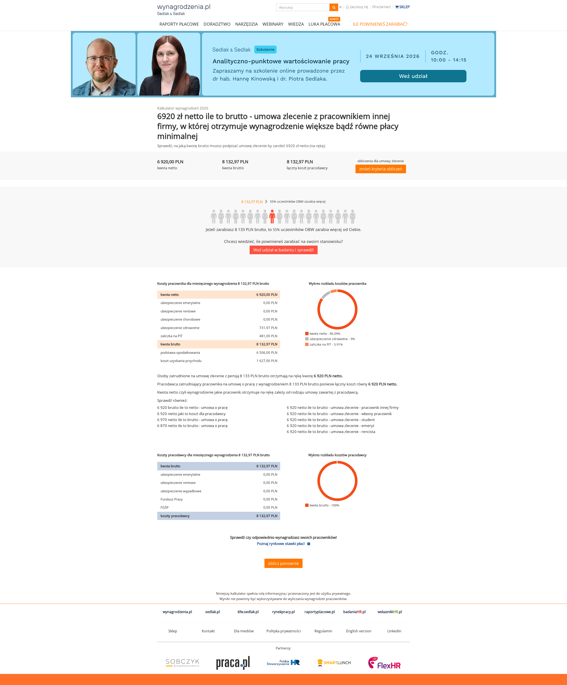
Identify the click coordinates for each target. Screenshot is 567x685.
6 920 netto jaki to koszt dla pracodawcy (191, 413)
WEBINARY (273, 23)
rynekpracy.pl (283, 611)
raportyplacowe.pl (320, 611)
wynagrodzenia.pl (177, 611)
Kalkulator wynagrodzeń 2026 (182, 108)
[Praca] (233, 663)
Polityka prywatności (283, 631)
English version (358, 631)
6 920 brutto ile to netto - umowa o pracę (192, 407)
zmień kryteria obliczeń (380, 168)
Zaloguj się (358, 7)
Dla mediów (244, 631)
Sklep (404, 6)
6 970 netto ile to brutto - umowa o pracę (192, 419)
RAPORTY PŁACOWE (179, 23)
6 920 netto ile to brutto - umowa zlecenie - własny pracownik (339, 413)
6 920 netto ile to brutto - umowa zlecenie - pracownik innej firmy (343, 407)
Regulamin (323, 631)
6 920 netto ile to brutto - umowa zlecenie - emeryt (330, 425)
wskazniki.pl (390, 611)
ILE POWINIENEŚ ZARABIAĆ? (380, 24)
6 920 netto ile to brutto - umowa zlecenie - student (331, 419)
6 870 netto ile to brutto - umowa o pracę (192, 425)
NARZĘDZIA (246, 23)
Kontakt (383, 7)
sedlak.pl (212, 611)
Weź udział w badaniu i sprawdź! (283, 249)
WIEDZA (296, 24)
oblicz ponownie (283, 563)
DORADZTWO (217, 24)
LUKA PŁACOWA (324, 24)
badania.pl (354, 611)
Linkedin (394, 631)
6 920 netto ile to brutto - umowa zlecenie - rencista (331, 431)
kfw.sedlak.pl (248, 611)
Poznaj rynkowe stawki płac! (281, 543)
